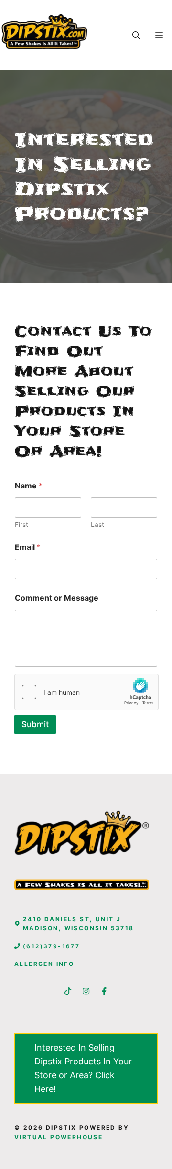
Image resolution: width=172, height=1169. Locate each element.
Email (28, 547)
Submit (35, 724)
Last (97, 524)
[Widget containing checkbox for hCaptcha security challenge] (86, 692)
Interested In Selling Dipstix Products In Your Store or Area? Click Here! (83, 1067)
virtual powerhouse (58, 1136)
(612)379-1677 (51, 946)
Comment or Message (56, 598)
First (21, 524)
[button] (136, 35)
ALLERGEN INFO (44, 963)
